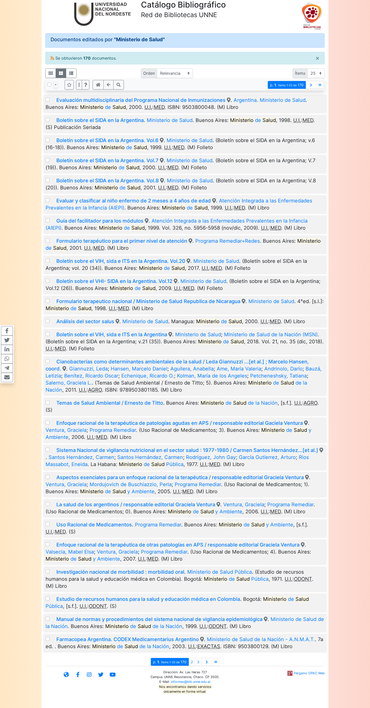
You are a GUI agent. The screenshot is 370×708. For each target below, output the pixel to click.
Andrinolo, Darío (283, 369)
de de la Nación (239, 403)
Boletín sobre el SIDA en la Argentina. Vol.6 (107, 140)
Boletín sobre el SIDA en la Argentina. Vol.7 (107, 160)
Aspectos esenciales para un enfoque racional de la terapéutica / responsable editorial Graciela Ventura (180, 477)
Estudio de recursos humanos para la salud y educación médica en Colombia (148, 599)
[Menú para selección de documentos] (55, 84)
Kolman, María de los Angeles (212, 376)
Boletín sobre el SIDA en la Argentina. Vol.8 (107, 181)
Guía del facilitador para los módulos (99, 221)
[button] (85, 85)
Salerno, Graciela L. (69, 383)
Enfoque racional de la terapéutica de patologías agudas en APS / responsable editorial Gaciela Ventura (179, 423)
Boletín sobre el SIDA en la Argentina (100, 120)
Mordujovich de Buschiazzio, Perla (131, 484)
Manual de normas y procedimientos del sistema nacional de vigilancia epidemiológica (159, 619)
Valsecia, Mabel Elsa (70, 552)
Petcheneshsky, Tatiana (278, 376)
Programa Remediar (113, 430)
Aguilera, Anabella (192, 369)
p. (287, 85)
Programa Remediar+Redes (227, 241)
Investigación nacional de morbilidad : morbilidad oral (120, 572)
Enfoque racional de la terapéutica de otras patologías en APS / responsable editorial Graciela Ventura (178, 545)
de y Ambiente (117, 491)
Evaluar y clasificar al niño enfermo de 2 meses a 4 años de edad (133, 201)
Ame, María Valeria (239, 369)
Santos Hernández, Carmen (81, 457)
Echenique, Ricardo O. (147, 376)
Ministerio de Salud (170, 120)
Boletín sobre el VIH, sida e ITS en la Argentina (111, 334)
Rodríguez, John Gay (211, 457)
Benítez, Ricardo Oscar (91, 376)
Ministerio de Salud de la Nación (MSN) (271, 334)
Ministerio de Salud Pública (219, 572)
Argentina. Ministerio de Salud (270, 100)
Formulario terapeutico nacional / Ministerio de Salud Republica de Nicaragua (148, 301)
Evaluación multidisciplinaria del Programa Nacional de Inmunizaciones (141, 100)
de (103, 107)
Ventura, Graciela (66, 430)
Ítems (300, 73)
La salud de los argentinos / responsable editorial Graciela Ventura (136, 505)
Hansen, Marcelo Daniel (139, 369)
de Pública (151, 464)
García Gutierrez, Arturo (267, 457)
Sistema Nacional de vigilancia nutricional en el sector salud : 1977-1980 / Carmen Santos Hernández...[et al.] (187, 450)
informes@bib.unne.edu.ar (191, 682)
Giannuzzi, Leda (88, 369)
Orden (149, 73)
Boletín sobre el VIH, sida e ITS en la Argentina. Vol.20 (120, 261)
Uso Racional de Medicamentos (94, 525)
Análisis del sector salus (85, 321)
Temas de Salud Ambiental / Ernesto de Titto (109, 403)
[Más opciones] (79, 85)
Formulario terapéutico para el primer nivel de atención (121, 241)
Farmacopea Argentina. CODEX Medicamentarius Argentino (127, 639)
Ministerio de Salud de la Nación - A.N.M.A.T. (261, 639)
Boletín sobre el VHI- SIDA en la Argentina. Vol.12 (115, 281)
